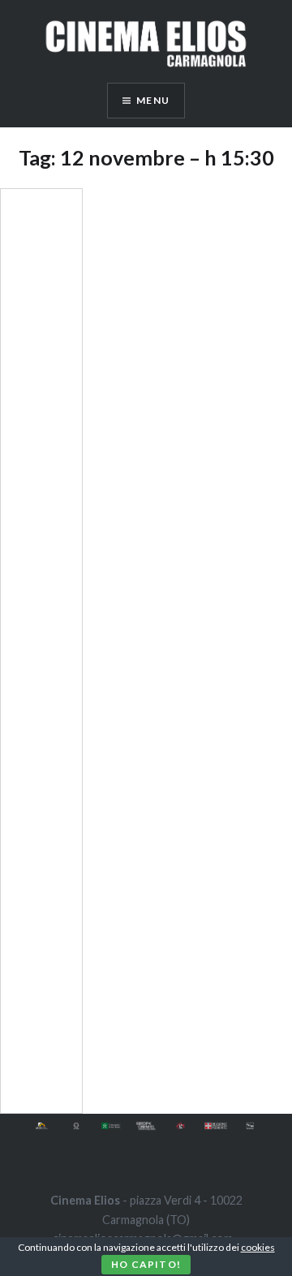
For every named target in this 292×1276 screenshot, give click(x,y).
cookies (258, 1247)
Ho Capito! (146, 1264)
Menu (153, 100)
